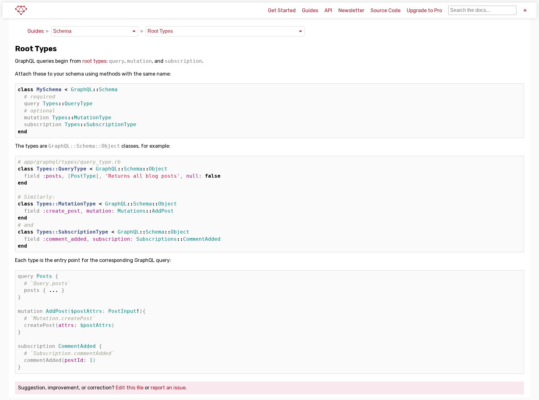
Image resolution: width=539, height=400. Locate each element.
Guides (310, 10)
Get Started (282, 10)
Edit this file (129, 388)
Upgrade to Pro (424, 10)
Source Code (386, 10)
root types (94, 61)
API (328, 10)
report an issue (168, 388)
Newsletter (351, 10)
